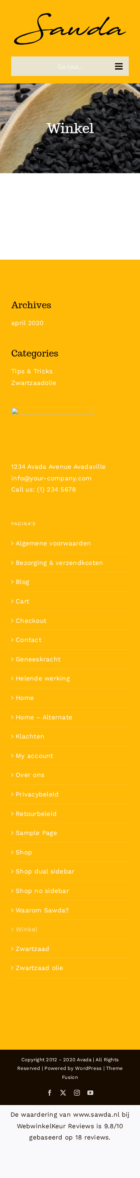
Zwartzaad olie (39, 968)
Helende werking (43, 678)
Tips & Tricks (32, 371)
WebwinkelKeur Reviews (55, 1126)
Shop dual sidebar (45, 871)
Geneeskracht (38, 659)
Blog (22, 581)
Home (25, 697)
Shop (24, 852)
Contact (28, 639)
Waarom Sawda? (42, 910)
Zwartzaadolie (33, 382)
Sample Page (36, 832)
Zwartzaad (32, 948)
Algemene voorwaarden (53, 543)
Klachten (30, 736)
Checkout (31, 620)
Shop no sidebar (42, 890)
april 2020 (27, 323)
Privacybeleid (37, 794)
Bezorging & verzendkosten (59, 562)
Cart (22, 601)
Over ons (30, 774)
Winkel (27, 929)
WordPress (88, 1068)
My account (34, 755)
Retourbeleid (36, 813)
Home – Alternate (44, 717)
